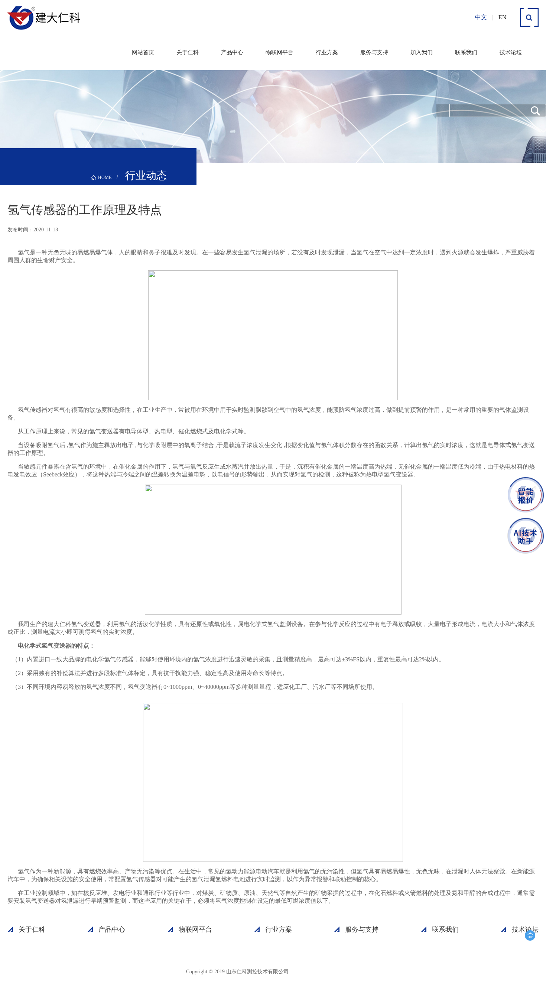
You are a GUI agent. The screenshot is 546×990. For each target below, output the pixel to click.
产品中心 (232, 52)
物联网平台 (279, 52)
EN (502, 17)
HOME (104, 177)
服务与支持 (374, 52)
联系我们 (466, 52)
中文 (481, 17)
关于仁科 (187, 52)
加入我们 (421, 52)
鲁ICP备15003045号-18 (327, 971)
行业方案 (327, 52)
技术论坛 (511, 52)
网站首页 (143, 52)
